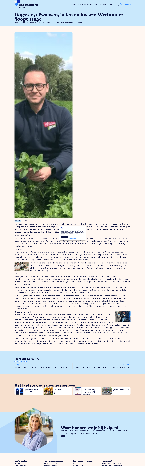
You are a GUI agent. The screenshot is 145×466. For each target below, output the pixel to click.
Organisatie (75, 4)
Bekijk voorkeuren (80, 236)
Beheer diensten (63, 234)
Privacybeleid (74, 238)
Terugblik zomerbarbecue (59, 390)
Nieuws (96, 4)
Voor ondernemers (86, 4)
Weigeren (72, 236)
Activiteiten (102, 4)
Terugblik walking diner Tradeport (121, 390)
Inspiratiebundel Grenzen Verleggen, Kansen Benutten (90, 390)
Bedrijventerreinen (82, 460)
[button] (15, 361)
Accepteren (64, 236)
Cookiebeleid (70, 238)
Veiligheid (107, 460)
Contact (110, 4)
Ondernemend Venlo (22, 22)
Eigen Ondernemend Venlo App (32, 390)
